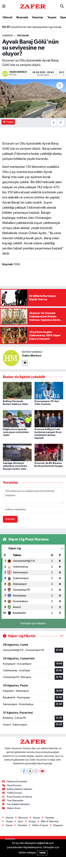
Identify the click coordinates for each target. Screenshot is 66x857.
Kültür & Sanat (40, 825)
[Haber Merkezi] (11, 357)
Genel (9, 825)
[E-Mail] (25, 363)
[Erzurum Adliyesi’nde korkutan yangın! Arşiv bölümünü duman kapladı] (49, 418)
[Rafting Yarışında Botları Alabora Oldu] (17, 390)
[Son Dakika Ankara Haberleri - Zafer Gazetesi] (33, 6)
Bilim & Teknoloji (49, 821)
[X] (30, 771)
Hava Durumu (14, 785)
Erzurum (23, 35)
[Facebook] (24, 771)
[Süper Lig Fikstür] (61, 636)
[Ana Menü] (3, 6)
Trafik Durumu (14, 793)
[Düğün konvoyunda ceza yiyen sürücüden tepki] (17, 418)
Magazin (58, 825)
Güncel (7, 17)
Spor (20, 821)
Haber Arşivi (13, 808)
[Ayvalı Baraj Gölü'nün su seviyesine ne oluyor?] (33, 98)
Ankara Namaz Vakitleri (19, 789)
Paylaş (10, 122)
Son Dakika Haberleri (18, 804)
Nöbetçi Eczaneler (17, 781)
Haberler (7, 35)
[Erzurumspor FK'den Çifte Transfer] (49, 390)
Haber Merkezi (31, 355)
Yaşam (51, 17)
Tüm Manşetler (15, 800)
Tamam (42, 853)
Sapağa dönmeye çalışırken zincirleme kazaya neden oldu (15, 466)
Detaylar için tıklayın (33, 623)
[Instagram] (36, 771)
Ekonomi (22, 17)
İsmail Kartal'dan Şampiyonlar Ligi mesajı (31, 27)
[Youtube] (42, 771)
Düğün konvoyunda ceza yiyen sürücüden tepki (16, 432)
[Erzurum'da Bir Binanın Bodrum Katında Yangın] (49, 452)
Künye (36, 817)
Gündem (22, 825)
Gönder (10, 519)
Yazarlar (37, 17)
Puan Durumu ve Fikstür (19, 796)
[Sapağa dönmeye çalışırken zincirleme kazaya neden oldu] (17, 452)
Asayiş (32, 821)
